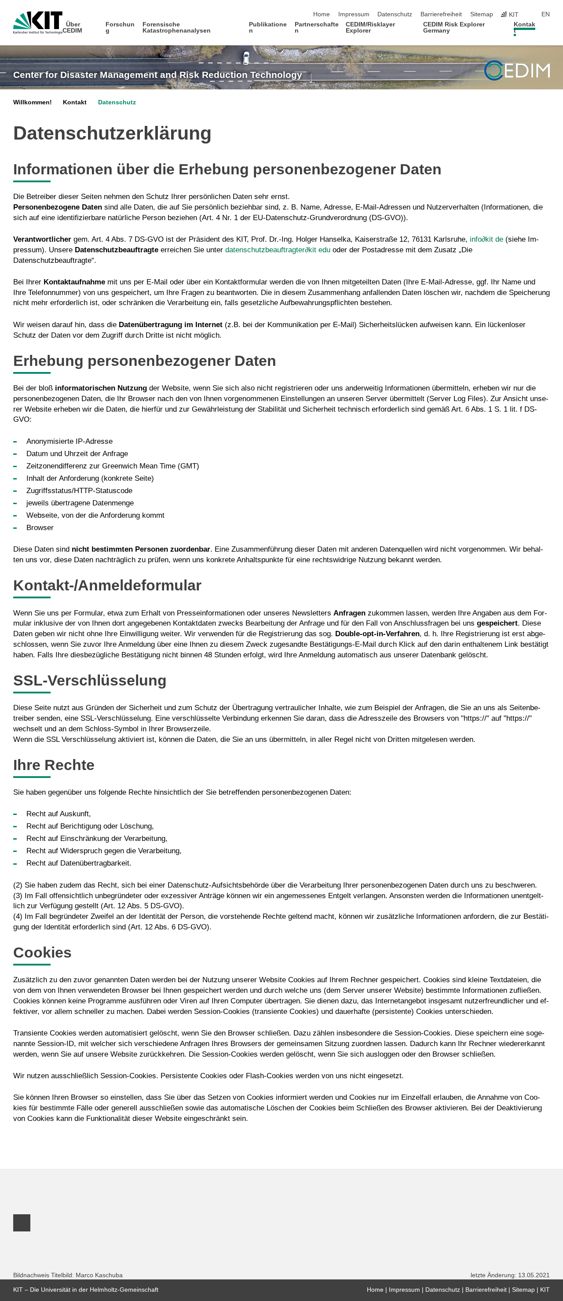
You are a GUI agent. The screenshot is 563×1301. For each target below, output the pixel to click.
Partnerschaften (317, 27)
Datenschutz (394, 14)
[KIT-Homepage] (37, 22)
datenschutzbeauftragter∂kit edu (277, 250)
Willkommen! (32, 102)
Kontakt (524, 27)
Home (321, 14)
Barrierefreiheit (441, 14)
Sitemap (481, 14)
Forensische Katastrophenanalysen (177, 27)
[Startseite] (547, 30)
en (545, 14)
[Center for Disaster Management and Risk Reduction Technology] (517, 70)
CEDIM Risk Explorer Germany (454, 27)
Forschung (120, 27)
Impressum (353, 14)
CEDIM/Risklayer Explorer (370, 27)
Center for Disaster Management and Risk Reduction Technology (157, 75)
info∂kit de (486, 239)
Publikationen (268, 27)
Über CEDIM (72, 27)
